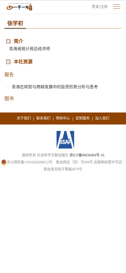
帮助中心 (63, 118)
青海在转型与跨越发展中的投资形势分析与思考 (55, 86)
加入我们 (102, 118)
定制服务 (83, 118)
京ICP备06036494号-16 (86, 155)
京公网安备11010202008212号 (29, 162)
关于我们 (24, 118)
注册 (104, 7)
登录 (95, 7)
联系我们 (43, 118)
